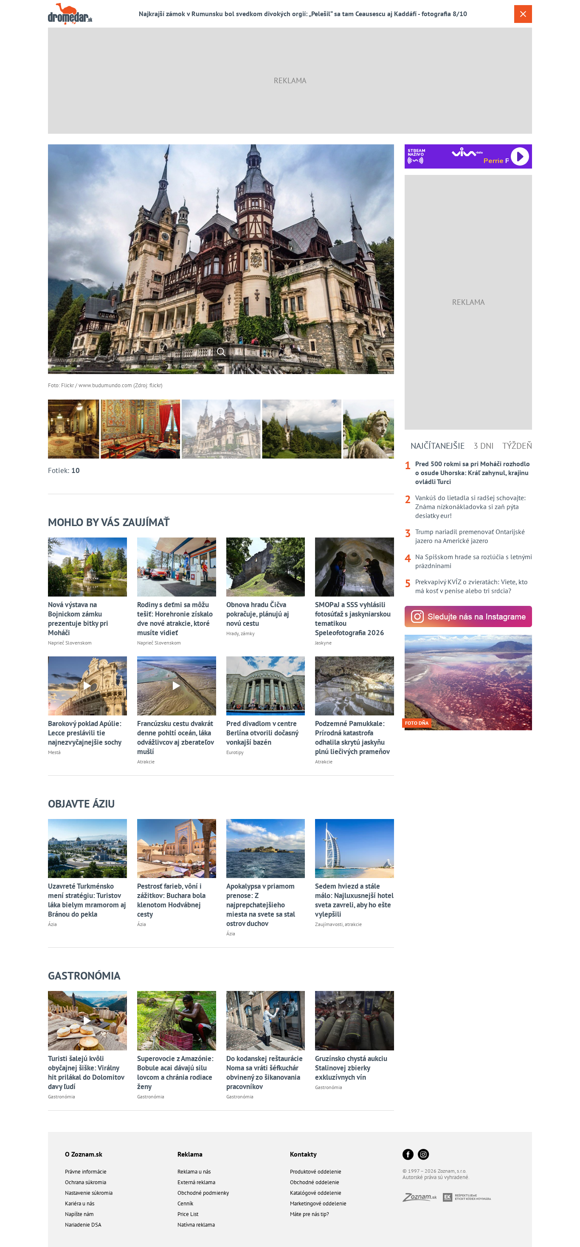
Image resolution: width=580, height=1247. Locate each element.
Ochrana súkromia (85, 1182)
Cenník (185, 1203)
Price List (187, 1214)
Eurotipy (235, 752)
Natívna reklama (196, 1224)
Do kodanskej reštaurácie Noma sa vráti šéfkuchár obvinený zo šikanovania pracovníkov (264, 1072)
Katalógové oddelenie (315, 1192)
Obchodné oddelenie (314, 1182)
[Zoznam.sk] (423, 1199)
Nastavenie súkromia (89, 1192)
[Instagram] (423, 1155)
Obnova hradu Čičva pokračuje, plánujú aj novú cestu (257, 614)
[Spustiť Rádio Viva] (467, 151)
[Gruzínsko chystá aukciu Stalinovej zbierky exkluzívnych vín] (354, 1020)
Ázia (52, 924)
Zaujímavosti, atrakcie (338, 924)
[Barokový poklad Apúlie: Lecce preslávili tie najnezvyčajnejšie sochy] (87, 685)
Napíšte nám (79, 1214)
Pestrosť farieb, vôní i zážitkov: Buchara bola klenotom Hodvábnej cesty (171, 900)
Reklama (190, 1154)
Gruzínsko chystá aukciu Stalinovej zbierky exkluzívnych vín (351, 1068)
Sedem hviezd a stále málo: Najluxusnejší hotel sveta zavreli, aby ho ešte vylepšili (354, 900)
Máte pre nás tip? (309, 1214)
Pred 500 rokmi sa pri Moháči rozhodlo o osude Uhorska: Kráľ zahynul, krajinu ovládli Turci (472, 472)
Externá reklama (196, 1182)
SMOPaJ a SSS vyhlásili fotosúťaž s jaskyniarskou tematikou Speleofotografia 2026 (353, 618)
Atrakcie (146, 761)
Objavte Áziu (81, 804)
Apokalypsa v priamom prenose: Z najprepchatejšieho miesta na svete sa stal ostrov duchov (260, 904)
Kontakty (303, 1154)
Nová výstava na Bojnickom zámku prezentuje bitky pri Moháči (78, 618)
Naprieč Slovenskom (70, 642)
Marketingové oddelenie (318, 1203)
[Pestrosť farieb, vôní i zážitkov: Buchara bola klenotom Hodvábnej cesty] (176, 848)
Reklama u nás (194, 1171)
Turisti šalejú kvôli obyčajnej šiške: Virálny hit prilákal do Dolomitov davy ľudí (86, 1072)
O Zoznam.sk (83, 1154)
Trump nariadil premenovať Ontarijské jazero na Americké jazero (470, 536)
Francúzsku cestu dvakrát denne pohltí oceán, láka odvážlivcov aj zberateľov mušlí (175, 737)
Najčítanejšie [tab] (438, 445)
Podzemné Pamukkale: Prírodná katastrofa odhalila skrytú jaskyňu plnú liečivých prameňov (352, 737)
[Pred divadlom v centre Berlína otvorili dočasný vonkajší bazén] (265, 685)
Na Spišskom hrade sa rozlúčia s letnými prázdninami (473, 561)
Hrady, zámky (240, 633)
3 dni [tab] (483, 445)
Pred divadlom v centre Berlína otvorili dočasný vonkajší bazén (262, 733)
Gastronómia (84, 975)
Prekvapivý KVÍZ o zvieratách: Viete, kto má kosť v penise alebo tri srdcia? (471, 586)
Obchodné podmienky (203, 1192)
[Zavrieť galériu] (523, 14)
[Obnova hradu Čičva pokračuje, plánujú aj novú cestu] (265, 567)
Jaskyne (323, 642)
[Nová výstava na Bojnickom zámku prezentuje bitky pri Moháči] (87, 567)
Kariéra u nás (79, 1203)
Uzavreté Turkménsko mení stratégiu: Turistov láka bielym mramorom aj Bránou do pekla (87, 900)
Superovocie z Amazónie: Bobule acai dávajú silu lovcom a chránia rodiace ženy (175, 1072)
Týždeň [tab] (517, 445)
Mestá (54, 752)
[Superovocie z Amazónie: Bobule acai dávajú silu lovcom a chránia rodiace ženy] (176, 1020)
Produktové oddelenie (315, 1171)
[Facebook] (408, 1155)
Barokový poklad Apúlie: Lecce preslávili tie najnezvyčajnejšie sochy (84, 733)
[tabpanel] (468, 527)
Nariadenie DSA (83, 1224)
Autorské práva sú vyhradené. (436, 1177)
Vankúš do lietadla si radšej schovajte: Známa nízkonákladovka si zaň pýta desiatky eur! (470, 506)
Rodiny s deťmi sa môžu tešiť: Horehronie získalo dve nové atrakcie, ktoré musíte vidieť (175, 618)
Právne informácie (86, 1171)
